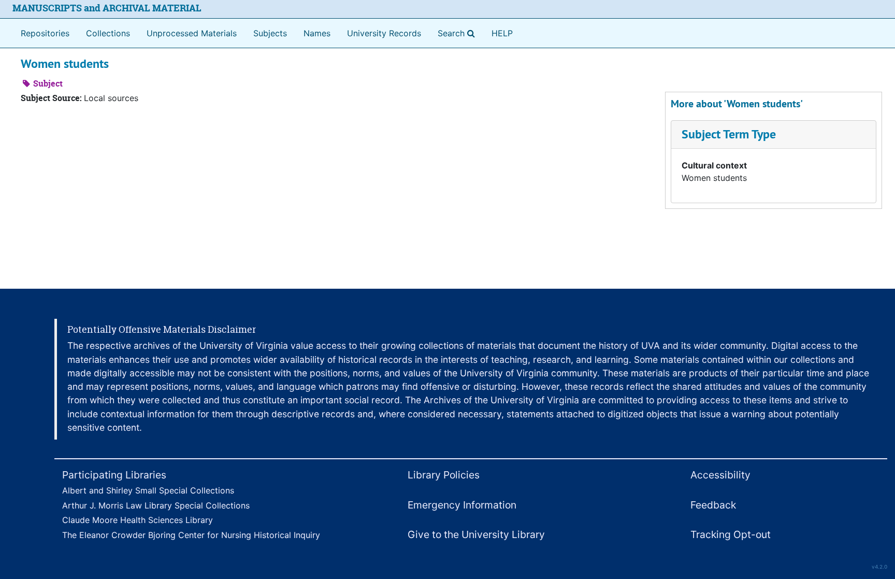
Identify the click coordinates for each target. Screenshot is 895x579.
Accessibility (720, 475)
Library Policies (444, 475)
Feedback (713, 505)
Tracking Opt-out (730, 534)
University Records (384, 33)
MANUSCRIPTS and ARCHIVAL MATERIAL (106, 8)
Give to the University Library (476, 534)
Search (458, 32)
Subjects (270, 33)
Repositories (45, 33)
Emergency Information (462, 505)
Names (317, 33)
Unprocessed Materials (192, 33)
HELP (502, 33)
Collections (108, 33)
